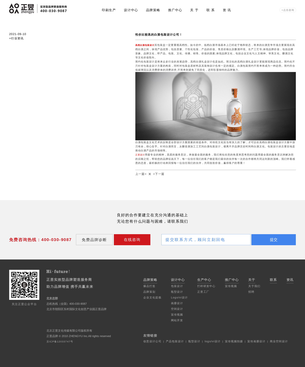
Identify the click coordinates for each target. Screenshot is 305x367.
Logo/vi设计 (179, 297)
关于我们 (254, 286)
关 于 (194, 10)
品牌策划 (149, 291)
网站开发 (177, 320)
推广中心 (175, 10)
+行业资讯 (16, 38)
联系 (273, 280)
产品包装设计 (175, 341)
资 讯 (227, 10)
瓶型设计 (177, 291)
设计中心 (131, 10)
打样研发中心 (206, 286)
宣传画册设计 (256, 341)
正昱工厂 (203, 291)
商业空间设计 (279, 341)
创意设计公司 (152, 341)
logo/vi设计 (213, 341)
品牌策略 (153, 10)
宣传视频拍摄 (234, 341)
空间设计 (177, 308)
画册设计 (177, 303)
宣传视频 (177, 314)
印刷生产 (109, 10)
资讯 (290, 280)
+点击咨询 (288, 10)
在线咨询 (132, 239)
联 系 (210, 10)
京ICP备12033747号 (59, 341)
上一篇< (141, 173)
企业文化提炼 (152, 297)
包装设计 (177, 286)
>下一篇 (159, 173)
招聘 (251, 291)
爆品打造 (149, 286)
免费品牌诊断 (94, 240)
